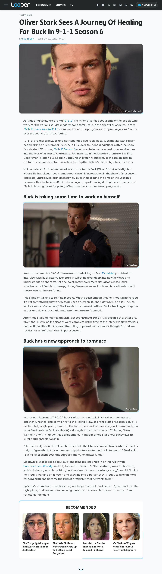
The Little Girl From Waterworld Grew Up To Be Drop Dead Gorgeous (65, 548)
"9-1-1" (68, 121)
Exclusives (43, 5)
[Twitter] (108, 6)
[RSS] (131, 6)
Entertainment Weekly (37, 466)
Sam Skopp (28, 38)
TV (71, 5)
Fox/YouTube (131, 265)
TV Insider (108, 273)
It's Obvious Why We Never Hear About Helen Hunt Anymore (124, 547)
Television (25, 15)
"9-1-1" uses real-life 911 (39, 129)
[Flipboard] (120, 6)
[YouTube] (103, 6)
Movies (61, 5)
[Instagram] (114, 6)
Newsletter (149, 5)
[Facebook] (97, 6)
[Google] (126, 6)
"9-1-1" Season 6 (64, 149)
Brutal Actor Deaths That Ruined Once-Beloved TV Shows (94, 547)
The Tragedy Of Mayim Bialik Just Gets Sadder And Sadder (35, 547)
